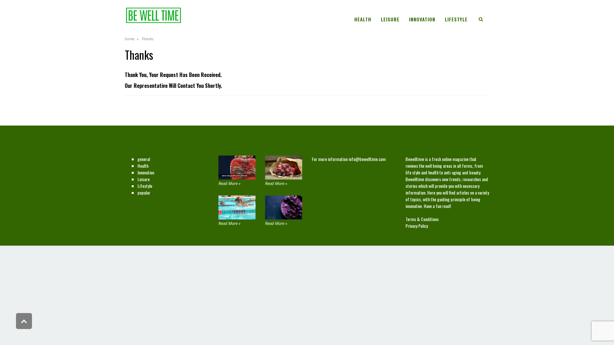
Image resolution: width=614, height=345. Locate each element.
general (144, 159)
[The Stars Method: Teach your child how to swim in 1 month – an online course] (237, 207)
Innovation (146, 172)
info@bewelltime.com (367, 159)
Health (143, 165)
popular (144, 192)
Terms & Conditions (422, 219)
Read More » (229, 183)
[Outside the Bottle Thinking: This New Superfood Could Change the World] (283, 168)
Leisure (144, 179)
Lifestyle (145, 185)
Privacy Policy (416, 225)
